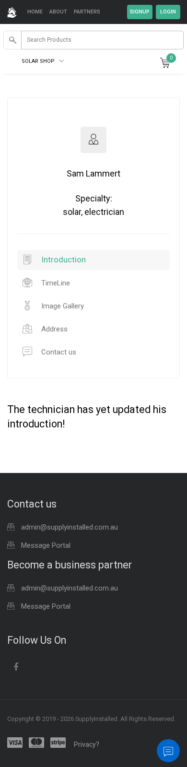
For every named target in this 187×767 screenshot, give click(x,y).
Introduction (62, 259)
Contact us (57, 352)
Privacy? (86, 744)
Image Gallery (61, 306)
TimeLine (54, 283)
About (58, 12)
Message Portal (45, 545)
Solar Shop (39, 61)
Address (53, 329)
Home (35, 12)
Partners (87, 12)
